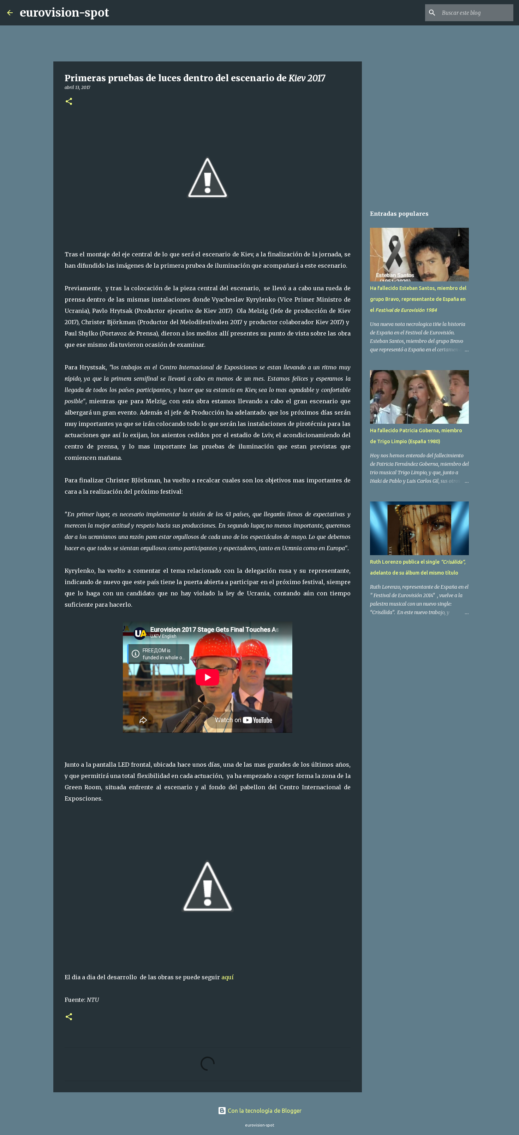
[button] (69, 102)
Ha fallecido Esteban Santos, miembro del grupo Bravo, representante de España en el (418, 299)
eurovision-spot (64, 13)
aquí (227, 977)
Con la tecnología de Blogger (264, 1110)
